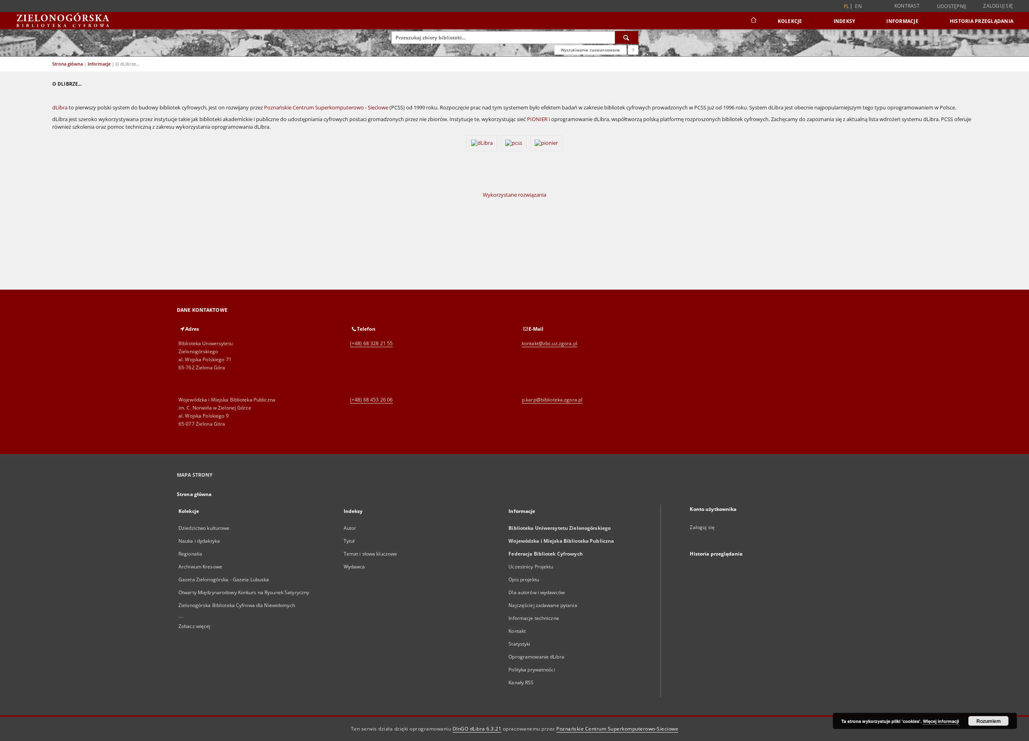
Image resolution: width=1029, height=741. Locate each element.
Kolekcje (790, 21)
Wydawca (354, 566)
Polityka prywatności (531, 669)
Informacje (902, 21)
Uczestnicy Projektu (530, 566)
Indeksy (844, 21)
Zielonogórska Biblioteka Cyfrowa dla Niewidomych (236, 605)
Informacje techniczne (533, 618)
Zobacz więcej (194, 626)
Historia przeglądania (981, 21)
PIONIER (537, 119)
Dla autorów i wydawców (536, 592)
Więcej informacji (941, 721)
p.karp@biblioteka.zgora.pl (552, 399)
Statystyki (519, 643)
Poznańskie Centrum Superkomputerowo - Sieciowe (326, 107)
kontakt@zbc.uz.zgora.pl (549, 343)
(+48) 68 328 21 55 (371, 343)
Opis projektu (523, 579)
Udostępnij (951, 6)
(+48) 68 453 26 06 (371, 399)
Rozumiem (988, 721)
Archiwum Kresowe (200, 566)
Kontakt (517, 631)
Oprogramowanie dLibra (536, 656)
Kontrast (907, 5)
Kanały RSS (520, 682)
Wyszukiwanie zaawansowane (590, 50)
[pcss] (514, 148)
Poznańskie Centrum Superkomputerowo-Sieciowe (617, 728)
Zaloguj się (998, 5)
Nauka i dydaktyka (199, 540)
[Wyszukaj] (626, 37)
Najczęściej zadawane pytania (542, 605)
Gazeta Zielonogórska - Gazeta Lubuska (223, 579)
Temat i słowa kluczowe (371, 553)
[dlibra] (482, 148)
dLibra (60, 107)
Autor (350, 528)
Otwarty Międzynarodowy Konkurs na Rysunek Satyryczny (243, 592)
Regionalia (190, 553)
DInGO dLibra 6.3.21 (477, 728)
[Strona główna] (753, 21)
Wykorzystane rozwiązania (514, 194)
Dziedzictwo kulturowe (204, 528)
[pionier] (546, 148)
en (858, 6)
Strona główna (67, 64)
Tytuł (349, 540)
